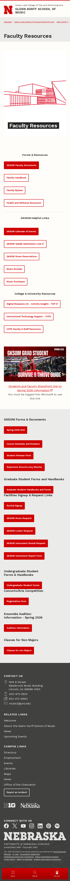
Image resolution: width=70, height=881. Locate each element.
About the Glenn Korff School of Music (29, 726)
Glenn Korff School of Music (35, 10)
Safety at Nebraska (24, 859)
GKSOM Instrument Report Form (24, 556)
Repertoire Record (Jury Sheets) (24, 467)
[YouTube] (23, 826)
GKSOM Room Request (19, 518)
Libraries (9, 768)
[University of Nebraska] (30, 805)
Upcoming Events (15, 736)
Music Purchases (16, 281)
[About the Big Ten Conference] (9, 805)
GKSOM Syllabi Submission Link (24, 244)
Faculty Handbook (16, 177)
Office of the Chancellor (20, 784)
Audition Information (18, 628)
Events (8, 763)
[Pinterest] (48, 826)
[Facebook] (6, 826)
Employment (12, 757)
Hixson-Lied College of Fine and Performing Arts (39, 5)
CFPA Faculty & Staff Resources (24, 329)
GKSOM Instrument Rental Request (26, 543)
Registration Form (16, 601)
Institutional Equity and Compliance (19, 857)
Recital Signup (14, 505)
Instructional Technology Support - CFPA (29, 316)
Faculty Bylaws (15, 190)
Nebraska (8, 22)
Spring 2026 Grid (16, 430)
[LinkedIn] (40, 826)
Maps (7, 774)
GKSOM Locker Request (20, 531)
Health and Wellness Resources (24, 203)
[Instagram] (31, 826)
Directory (10, 752)
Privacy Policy (9, 859)
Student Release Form (19, 455)
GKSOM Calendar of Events (21, 231)
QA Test (15, 854)
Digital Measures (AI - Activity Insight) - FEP (31, 304)
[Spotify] (57, 826)
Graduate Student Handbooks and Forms (29, 489)
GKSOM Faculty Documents (21, 165)
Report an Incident (17, 792)
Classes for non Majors (19, 650)
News (7, 731)
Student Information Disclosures (47, 859)
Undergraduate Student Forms (23, 585)
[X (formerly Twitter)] (14, 826)
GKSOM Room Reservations (22, 256)
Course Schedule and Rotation (23, 444)
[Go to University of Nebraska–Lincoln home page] (8, 10)
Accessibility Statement (30, 854)
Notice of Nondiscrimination (46, 857)
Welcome (10, 720)
